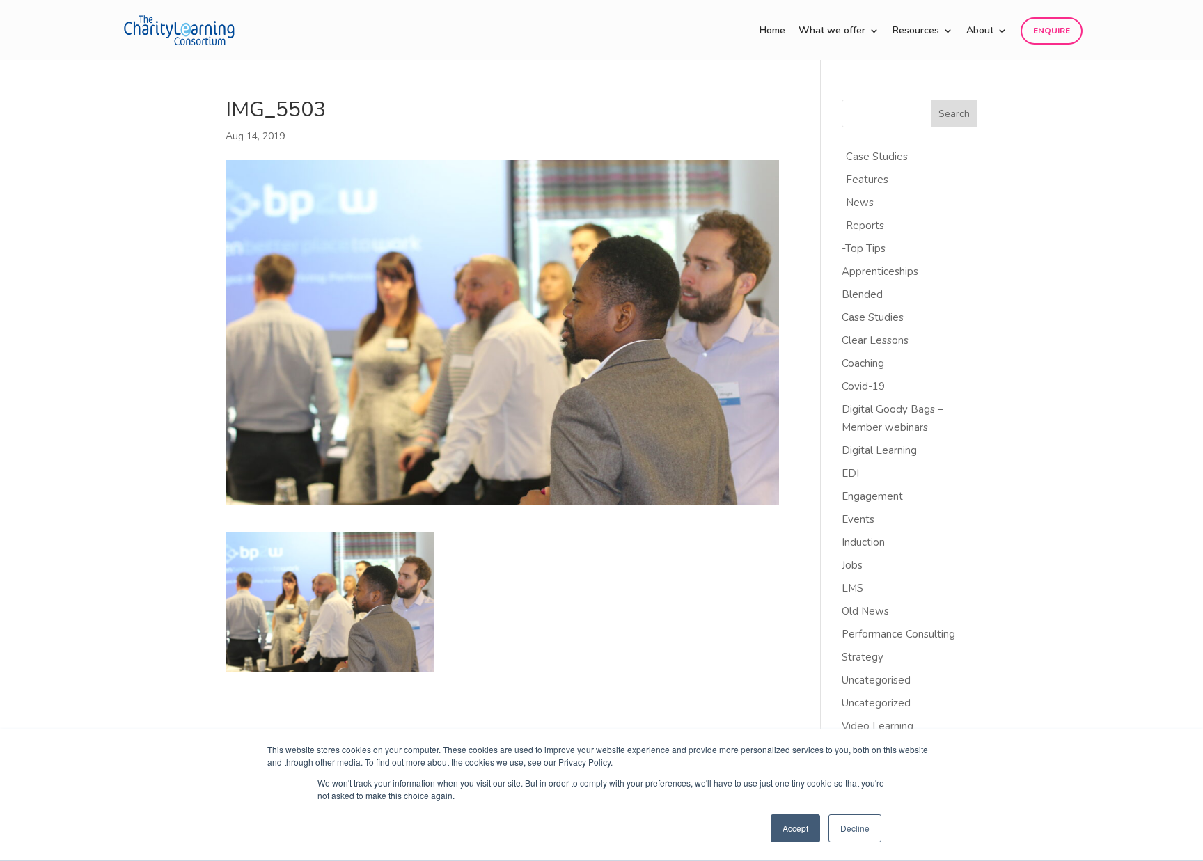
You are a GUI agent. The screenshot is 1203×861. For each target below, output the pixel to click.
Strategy (862, 657)
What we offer (832, 31)
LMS (852, 588)
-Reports (863, 225)
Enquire (1051, 30)
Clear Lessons (875, 340)
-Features (865, 180)
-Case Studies (875, 157)
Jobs (852, 565)
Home (772, 31)
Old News (865, 611)
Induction (863, 542)
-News (858, 203)
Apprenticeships (880, 271)
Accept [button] (795, 828)
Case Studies (873, 317)
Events (858, 519)
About (979, 31)
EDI (850, 473)
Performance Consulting (898, 634)
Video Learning (877, 726)
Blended (862, 294)
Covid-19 (863, 386)
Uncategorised (876, 680)
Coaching (863, 363)
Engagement (872, 496)
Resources (916, 31)
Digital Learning (879, 450)
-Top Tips (864, 248)
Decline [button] (855, 828)
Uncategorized (876, 703)
